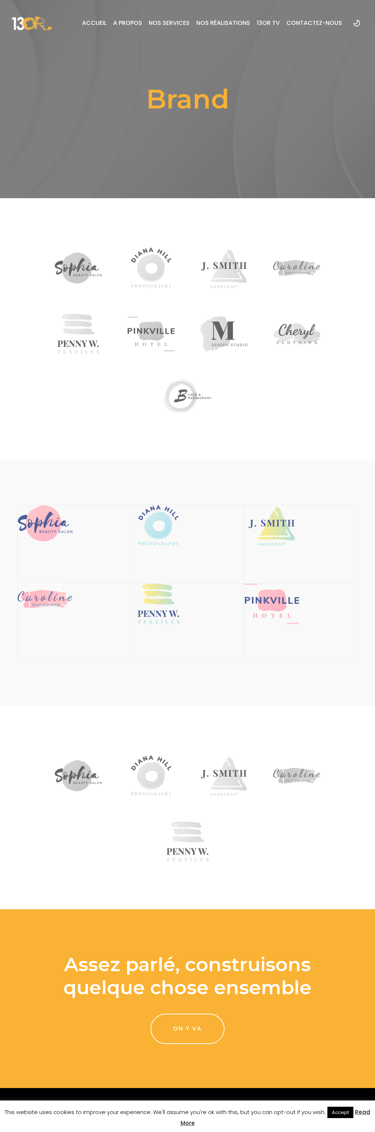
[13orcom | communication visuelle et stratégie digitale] (31, 23)
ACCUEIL (94, 23)
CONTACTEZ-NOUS (314, 23)
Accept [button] (340, 1112)
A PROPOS (127, 23)
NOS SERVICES (169, 23)
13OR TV (268, 23)
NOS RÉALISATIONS (223, 23)
